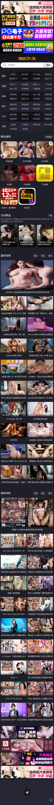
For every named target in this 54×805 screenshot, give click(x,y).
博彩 (4, 76)
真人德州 (25, 74)
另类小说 (25, 119)
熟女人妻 (13, 88)
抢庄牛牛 (48, 78)
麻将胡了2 (13, 78)
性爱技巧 (48, 119)
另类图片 (48, 109)
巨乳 (43, 256)
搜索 (48, 65)
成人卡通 (36, 94)
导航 (4, 126)
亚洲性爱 (13, 94)
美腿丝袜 (13, 109)
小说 (4, 116)
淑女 (43, 493)
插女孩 (13, 124)
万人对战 (36, 74)
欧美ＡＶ (36, 84)
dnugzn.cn (27, 58)
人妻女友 (36, 114)
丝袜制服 (25, 88)
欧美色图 (36, 104)
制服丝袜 (13, 98)
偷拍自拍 (25, 94)
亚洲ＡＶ (13, 84)
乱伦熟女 (36, 98)
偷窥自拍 (13, 104)
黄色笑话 (36, 119)
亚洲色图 (25, 104)
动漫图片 (48, 104)
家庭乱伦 (25, 114)
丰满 (35, 493)
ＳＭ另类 (48, 88)
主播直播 (36, 88)
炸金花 (25, 78)
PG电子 (13, 74)
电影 (4, 96)
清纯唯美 (25, 109)
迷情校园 (13, 119)
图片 (4, 106)
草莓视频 (36, 124)
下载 (50, 215)
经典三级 (25, 98)
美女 (35, 256)
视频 (4, 86)
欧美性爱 (48, 94)
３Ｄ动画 (48, 84)
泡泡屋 (25, 129)
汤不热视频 (48, 124)
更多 (50, 256)
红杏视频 (13, 129)
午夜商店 (25, 124)
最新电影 (6, 493)
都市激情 (13, 114)
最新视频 (6, 255)
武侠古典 (48, 114)
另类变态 (48, 98)
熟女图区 (36, 109)
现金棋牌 (36, 78)
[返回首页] (50, 799)
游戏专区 (48, 74)
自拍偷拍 (25, 84)
